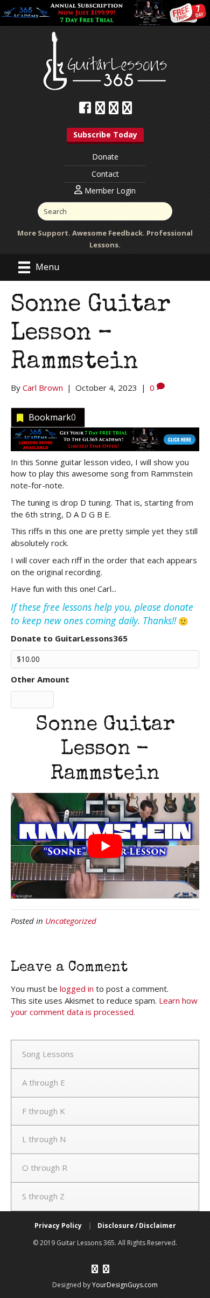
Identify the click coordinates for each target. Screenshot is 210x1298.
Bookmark (52, 417)
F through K (43, 1111)
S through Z (43, 1196)
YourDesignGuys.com (125, 1284)
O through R (44, 1167)
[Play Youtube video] (105, 846)
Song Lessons (48, 1053)
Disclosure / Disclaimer (136, 1225)
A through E (43, 1082)
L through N (44, 1139)
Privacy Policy (58, 1225)
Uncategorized (70, 920)
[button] (105, 136)
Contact (105, 174)
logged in (77, 988)
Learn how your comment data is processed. (104, 1006)
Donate (105, 156)
